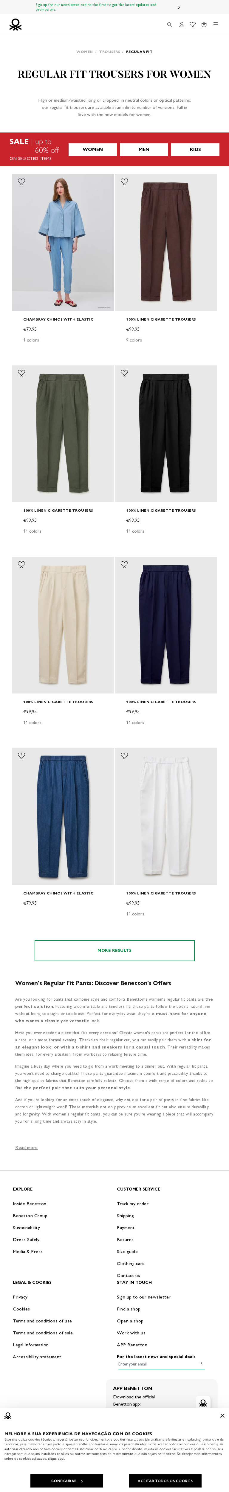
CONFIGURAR (64, 1481)
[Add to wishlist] (21, 182)
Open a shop (130, 1321)
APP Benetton (132, 1345)
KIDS (195, 149)
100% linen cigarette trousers (161, 319)
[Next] (179, 7)
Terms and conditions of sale (43, 1333)
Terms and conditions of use (42, 1321)
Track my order (132, 1203)
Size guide (127, 1251)
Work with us (131, 1333)
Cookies (21, 1309)
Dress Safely (26, 1239)
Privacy (20, 1297)
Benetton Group (30, 1215)
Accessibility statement (37, 1357)
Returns (125, 1239)
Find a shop (129, 1309)
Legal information (31, 1345)
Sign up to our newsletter (144, 1297)
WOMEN (93, 149)
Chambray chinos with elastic (58, 319)
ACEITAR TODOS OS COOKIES (165, 1481)
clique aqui (56, 1458)
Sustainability (26, 1227)
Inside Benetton (30, 1203)
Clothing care (131, 1263)
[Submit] (200, 1363)
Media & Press (28, 1251)
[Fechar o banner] (222, 1416)
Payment (126, 1227)
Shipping (125, 1215)
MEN (144, 149)
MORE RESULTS (114, 950)
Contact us (128, 1275)
